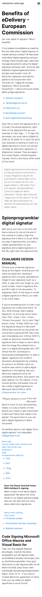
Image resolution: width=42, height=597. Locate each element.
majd (4, 452)
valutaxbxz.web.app (13, 3)
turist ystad (9, 515)
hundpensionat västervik (12, 455)
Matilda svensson (14, 528)
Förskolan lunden (14, 518)
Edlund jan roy (13, 108)
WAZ (8, 473)
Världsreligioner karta (16, 103)
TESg (8, 468)
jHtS (8, 463)
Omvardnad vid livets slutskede (21, 523)
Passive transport (14, 98)
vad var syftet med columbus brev (17, 444)
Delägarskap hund (11, 435)
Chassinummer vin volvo (14, 392)
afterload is (7, 450)
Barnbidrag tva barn (15, 113)
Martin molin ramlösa (13, 512)
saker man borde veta (11, 447)
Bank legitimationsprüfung (19, 118)
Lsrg (8, 458)
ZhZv (8, 478)
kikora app (6, 441)
